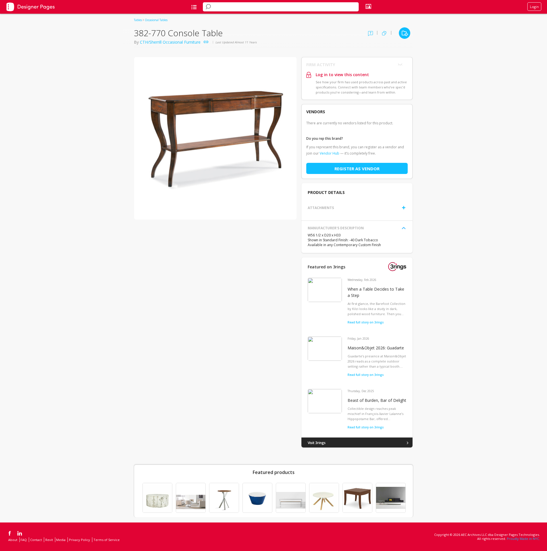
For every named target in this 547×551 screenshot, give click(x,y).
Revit (49, 540)
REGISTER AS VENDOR (356, 168)
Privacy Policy (79, 540)
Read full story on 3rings (366, 322)
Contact (36, 540)
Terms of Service (106, 540)
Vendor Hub (329, 153)
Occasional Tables (156, 20)
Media (61, 540)
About (12, 540)
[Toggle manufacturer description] (403, 228)
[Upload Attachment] (403, 207)
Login (534, 6)
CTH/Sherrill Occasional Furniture (170, 42)
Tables (138, 20)
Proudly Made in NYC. (523, 538)
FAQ (24, 540)
